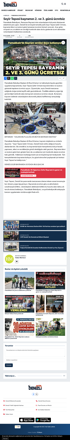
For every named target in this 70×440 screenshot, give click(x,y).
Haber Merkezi (20, 257)
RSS (18, 426)
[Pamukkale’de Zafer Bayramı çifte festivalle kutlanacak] (50, 304)
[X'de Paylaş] (8, 78)
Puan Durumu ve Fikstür (45, 405)
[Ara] (62, 4)
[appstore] (27, 420)
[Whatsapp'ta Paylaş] (12, 78)
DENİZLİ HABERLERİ (8, 10)
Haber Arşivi (9, 414)
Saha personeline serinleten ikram (47, 337)
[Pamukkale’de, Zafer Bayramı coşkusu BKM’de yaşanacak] (19, 327)
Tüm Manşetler (9, 409)
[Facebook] (33, 394)
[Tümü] (64, 376)
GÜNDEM (38, 10)
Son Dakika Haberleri (44, 409)
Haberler (6, 15)
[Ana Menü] (65, 4)
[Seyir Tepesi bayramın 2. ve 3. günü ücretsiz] (35, 57)
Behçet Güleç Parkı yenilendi (14, 313)
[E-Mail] (16, 261)
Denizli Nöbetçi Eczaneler (13, 401)
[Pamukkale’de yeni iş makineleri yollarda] (19, 280)
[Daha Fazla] (15, 78)
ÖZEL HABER (48, 10)
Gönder (9, 365)
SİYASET (20, 10)
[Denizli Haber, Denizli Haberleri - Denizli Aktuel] (10, 4)
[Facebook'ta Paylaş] (5, 78)
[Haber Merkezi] (9, 259)
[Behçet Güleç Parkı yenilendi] (19, 304)
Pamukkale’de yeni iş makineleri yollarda (18, 290)
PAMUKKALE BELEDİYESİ (18, 15)
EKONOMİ (29, 10)
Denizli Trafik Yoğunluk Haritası (14, 405)
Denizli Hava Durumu (44, 401)
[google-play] (43, 420)
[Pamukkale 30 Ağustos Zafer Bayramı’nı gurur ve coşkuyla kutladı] (50, 280)
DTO (56, 10)
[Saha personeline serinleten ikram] (50, 327)
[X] (36, 394)
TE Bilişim (39, 432)
